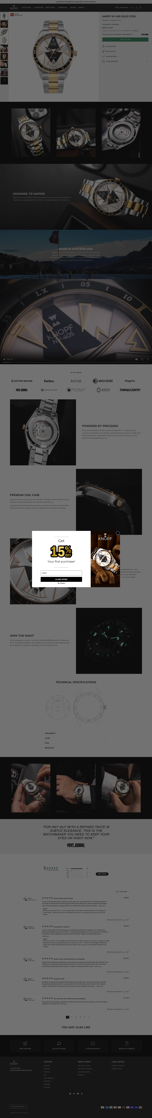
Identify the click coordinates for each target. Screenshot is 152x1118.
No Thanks (61, 583)
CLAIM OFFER (61, 579)
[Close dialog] (117, 533)
